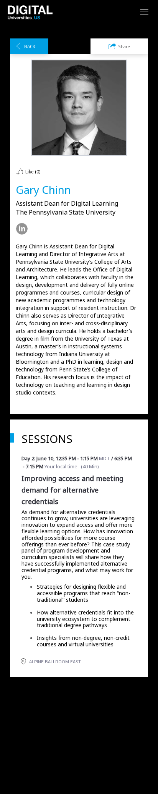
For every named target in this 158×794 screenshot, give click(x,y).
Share (124, 46)
